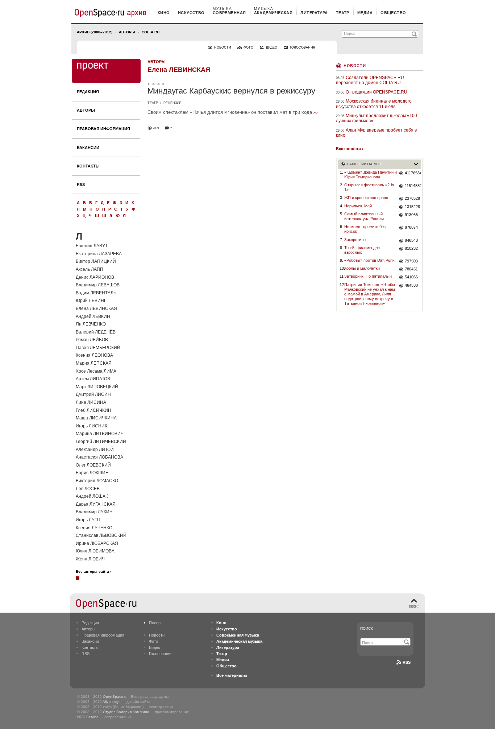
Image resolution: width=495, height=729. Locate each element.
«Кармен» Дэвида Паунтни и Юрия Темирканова (370, 174)
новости (222, 47)
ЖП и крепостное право (366, 197)
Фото (153, 641)
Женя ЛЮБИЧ (90, 559)
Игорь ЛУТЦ (88, 519)
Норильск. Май (358, 206)
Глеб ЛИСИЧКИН (93, 410)
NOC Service (88, 717)
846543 (411, 240)
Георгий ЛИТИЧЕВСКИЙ (101, 441)
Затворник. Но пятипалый (368, 276)
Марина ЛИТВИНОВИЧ (100, 433)
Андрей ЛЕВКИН (93, 316)
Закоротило (355, 239)
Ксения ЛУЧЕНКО (94, 527)
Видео (154, 647)
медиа (365, 13)
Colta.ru (150, 32)
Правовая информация (103, 129)
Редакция (88, 92)
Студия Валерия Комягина (126, 712)
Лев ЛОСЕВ (88, 488)
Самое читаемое (364, 164)
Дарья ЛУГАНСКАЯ (96, 504)
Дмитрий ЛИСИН (93, 394)
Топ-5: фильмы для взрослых (362, 249)
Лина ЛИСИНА (91, 402)
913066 (411, 214)
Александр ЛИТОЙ (95, 449)
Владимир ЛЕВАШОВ (98, 284)
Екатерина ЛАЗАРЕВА (99, 253)
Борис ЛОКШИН (92, 472)
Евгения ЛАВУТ (92, 245)
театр (342, 13)
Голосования (160, 653)
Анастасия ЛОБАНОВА (99, 457)
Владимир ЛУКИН (94, 511)
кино (164, 13)
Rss (407, 662)
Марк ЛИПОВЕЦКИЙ (97, 386)
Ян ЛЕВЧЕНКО (91, 324)
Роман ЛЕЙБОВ (92, 339)
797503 (411, 261)
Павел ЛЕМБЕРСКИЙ (98, 347)
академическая (273, 13)
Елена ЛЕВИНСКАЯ (96, 308)
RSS (81, 184)
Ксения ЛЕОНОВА (94, 355)
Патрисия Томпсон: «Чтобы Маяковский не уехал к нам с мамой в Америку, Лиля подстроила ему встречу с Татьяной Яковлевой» (369, 294)
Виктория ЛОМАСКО (97, 480)
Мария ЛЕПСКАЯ (94, 363)
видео (271, 47)
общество (393, 13)
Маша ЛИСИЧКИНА (96, 418)
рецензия (172, 103)
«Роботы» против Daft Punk (369, 260)
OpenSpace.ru (115, 697)
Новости (355, 65)
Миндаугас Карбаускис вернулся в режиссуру (231, 90)
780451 (411, 269)
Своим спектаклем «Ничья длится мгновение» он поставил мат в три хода (229, 112)
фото (248, 47)
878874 (411, 227)
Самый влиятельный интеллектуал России (364, 216)
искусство (191, 13)
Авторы (127, 32)
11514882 (413, 185)
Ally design (112, 702)
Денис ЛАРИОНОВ (95, 277)
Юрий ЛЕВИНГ (91, 300)
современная (229, 13)
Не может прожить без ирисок (365, 228)
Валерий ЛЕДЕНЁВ (96, 332)
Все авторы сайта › (93, 571)
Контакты (88, 166)
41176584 (413, 173)
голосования (302, 47)
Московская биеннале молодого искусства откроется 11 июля (374, 104)
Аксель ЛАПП (89, 269)
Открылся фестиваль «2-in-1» (369, 187)
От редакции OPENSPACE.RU (376, 92)
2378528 (412, 198)
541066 (411, 277)
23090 (156, 128)
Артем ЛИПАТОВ (93, 378)
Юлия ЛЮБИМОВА (95, 551)
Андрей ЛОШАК (92, 496)
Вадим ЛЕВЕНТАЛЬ (96, 292)
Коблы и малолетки (362, 268)
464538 (411, 285)
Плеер (155, 623)
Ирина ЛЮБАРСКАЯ (97, 543)
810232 (411, 248)
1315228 (412, 206)
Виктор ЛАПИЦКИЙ (96, 261)
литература (314, 13)
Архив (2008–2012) (94, 32)
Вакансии (88, 147)
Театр (152, 103)
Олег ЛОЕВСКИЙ (93, 465)
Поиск (366, 628)
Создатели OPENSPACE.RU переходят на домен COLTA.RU (370, 80)
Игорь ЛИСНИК (91, 425)
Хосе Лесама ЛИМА (96, 371)
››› (315, 112)
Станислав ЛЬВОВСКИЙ (101, 535)
